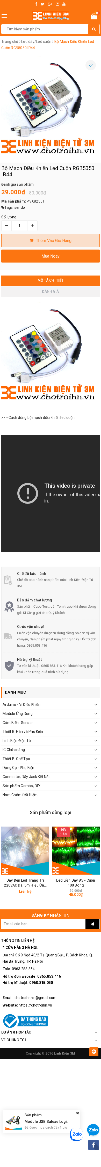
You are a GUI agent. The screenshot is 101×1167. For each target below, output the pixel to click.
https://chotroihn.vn (35, 1005)
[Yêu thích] (90, 65)
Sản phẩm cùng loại (50, 812)
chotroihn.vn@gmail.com (36, 998)
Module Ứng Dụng (18, 714)
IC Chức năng (14, 750)
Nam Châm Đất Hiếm (20, 795)
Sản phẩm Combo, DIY (21, 786)
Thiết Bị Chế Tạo (16, 759)
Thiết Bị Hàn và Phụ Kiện (23, 731)
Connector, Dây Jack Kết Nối (26, 777)
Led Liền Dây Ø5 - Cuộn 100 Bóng (75, 882)
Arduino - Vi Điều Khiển (21, 704)
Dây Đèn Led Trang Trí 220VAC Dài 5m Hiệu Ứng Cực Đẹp (25, 883)
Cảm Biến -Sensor (18, 723)
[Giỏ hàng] (94, 17)
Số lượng (8, 217)
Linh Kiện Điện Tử (17, 741)
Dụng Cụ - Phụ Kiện (18, 768)
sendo (20, 207)
